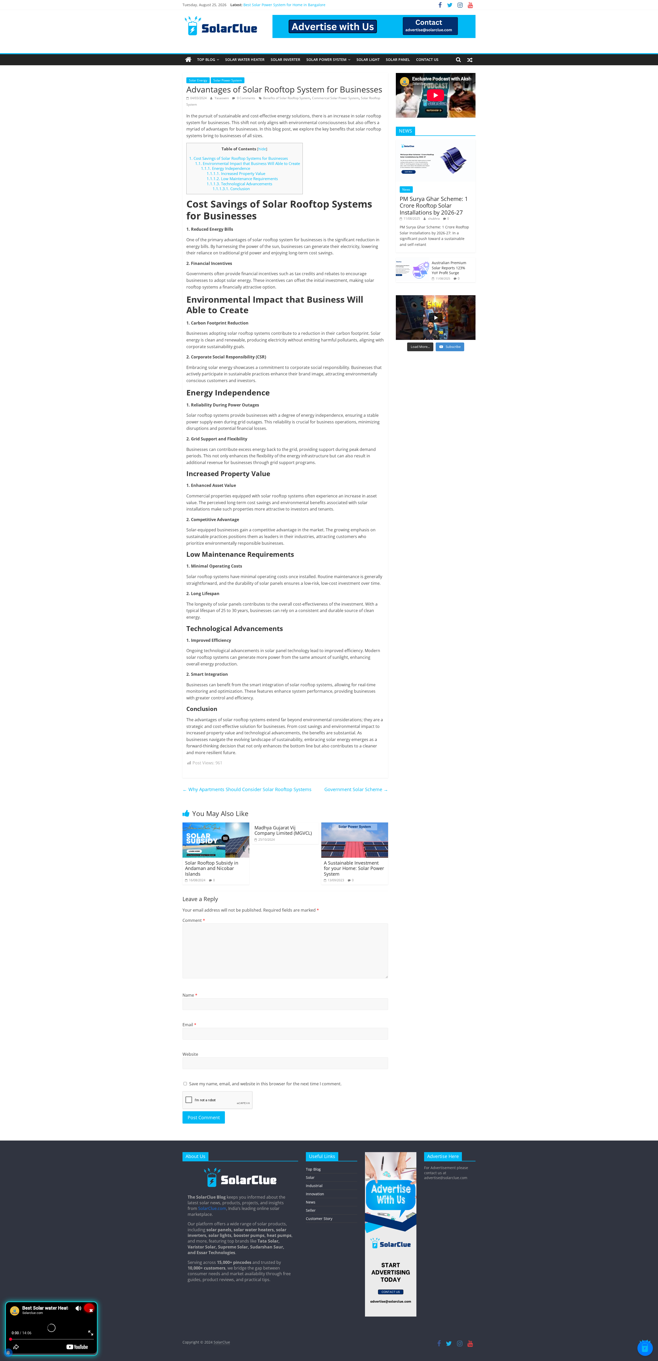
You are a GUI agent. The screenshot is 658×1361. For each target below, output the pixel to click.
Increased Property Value (236, 173)
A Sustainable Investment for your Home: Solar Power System (354, 868)
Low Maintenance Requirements (242, 178)
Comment (193, 920)
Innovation (315, 1193)
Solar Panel (398, 59)
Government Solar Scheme (356, 789)
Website (190, 1054)
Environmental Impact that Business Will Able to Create (247, 163)
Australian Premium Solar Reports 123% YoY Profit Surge (449, 267)
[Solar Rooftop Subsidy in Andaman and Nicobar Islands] (215, 825)
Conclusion (231, 188)
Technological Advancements (239, 183)
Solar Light (368, 59)
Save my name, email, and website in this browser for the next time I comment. (265, 1084)
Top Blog (206, 59)
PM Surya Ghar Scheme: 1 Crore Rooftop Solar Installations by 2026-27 (434, 205)
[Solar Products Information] (188, 59)
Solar (310, 1177)
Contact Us (427, 59)
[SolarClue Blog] (240, 1170)
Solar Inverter (285, 59)
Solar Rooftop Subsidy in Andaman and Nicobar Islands (211, 868)
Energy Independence (225, 168)
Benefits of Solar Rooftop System (286, 98)
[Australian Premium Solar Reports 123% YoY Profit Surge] (412, 260)
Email (189, 1024)
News (406, 189)
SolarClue (222, 1342)
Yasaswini (222, 98)
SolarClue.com (212, 1208)
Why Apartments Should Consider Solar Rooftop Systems (247, 789)
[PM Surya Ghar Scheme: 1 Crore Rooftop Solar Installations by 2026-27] (436, 142)
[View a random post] (470, 59)
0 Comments (245, 98)
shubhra (434, 218)
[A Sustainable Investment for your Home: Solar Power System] (354, 825)
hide (262, 148)
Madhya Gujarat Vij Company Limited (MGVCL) (283, 830)
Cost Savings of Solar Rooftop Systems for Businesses (238, 158)
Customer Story (319, 1218)
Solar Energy (198, 80)
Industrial (314, 1185)
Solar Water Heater (244, 59)
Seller (311, 1210)
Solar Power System (326, 59)
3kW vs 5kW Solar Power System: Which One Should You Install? (298, 4)
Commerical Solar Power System (335, 98)
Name (189, 995)
